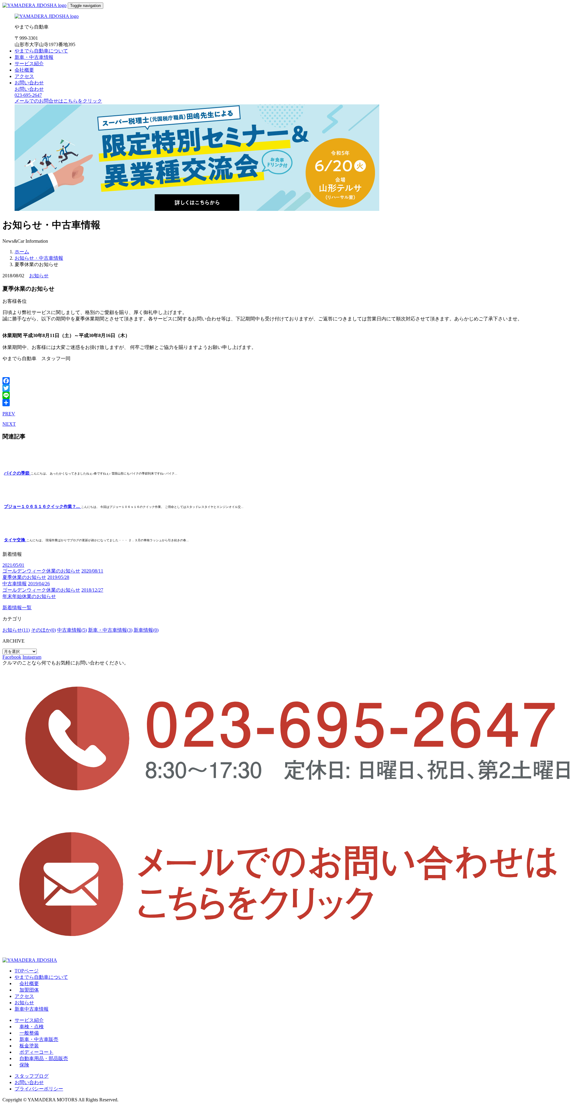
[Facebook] (291, 380)
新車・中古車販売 (38, 1039)
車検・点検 (31, 1026)
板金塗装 (29, 1045)
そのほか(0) (43, 630)
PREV (8, 413)
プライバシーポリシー (39, 1088)
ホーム (22, 251)
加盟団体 (29, 989)
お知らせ (39, 275)
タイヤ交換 (15, 540)
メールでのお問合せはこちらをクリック (58, 100)
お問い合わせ (29, 82)
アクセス (24, 76)
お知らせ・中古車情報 (39, 258)
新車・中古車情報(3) (110, 630)
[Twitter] (291, 388)
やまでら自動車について (41, 50)
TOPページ (27, 970)
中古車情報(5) (72, 630)
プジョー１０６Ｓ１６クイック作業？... (42, 506)
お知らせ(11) (16, 630)
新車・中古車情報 (34, 57)
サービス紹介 (29, 63)
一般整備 (29, 1033)
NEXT (9, 424)
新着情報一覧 (17, 607)
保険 (24, 1064)
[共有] (291, 402)
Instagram (31, 657)
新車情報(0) (146, 630)
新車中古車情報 (32, 1009)
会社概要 (24, 70)
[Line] (291, 395)
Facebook (11, 657)
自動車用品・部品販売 (43, 1058)
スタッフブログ (32, 1076)
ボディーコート (36, 1052)
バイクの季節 (17, 473)
